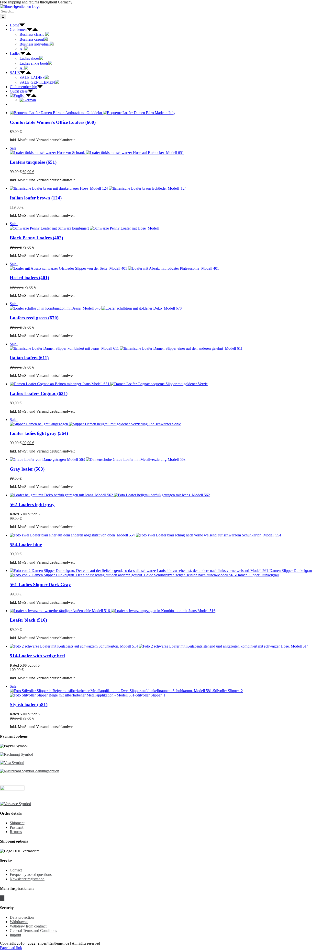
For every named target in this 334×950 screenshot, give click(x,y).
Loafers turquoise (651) (33, 162)
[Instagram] (2, 898)
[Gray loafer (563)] (172, 459)
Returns (16, 832)
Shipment (17, 823)
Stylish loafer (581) (28, 704)
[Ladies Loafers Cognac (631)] (172, 384)
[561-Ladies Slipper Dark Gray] (172, 572)
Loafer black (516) (28, 620)
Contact (16, 870)
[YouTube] (3, 898)
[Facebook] (0, 898)
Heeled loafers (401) (29, 277)
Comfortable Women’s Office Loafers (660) (53, 122)
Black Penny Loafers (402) (36, 237)
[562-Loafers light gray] (172, 495)
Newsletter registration (27, 879)
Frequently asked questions (31, 874)
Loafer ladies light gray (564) (39, 433)
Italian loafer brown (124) (36, 197)
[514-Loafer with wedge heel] (172, 646)
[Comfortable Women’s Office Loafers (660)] (172, 113)
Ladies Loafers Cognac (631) (38, 393)
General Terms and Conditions (33, 930)
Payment (16, 827)
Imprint (15, 935)
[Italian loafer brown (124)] (172, 188)
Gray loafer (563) (27, 469)
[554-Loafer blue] (172, 535)
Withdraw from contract (28, 926)
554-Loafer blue (26, 544)
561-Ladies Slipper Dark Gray (40, 584)
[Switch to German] (28, 100)
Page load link (11, 948)
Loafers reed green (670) (34, 317)
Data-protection (22, 917)
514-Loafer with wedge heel (37, 655)
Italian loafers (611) (29, 357)
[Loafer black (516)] (172, 611)
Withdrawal (19, 922)
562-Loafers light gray (32, 504)
